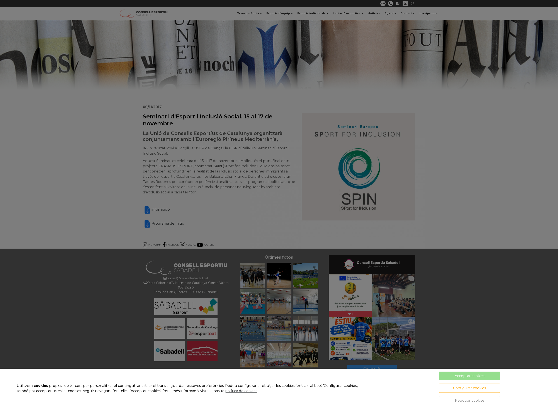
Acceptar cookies (469, 376)
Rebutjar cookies (469, 400)
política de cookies (241, 391)
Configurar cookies (469, 388)
